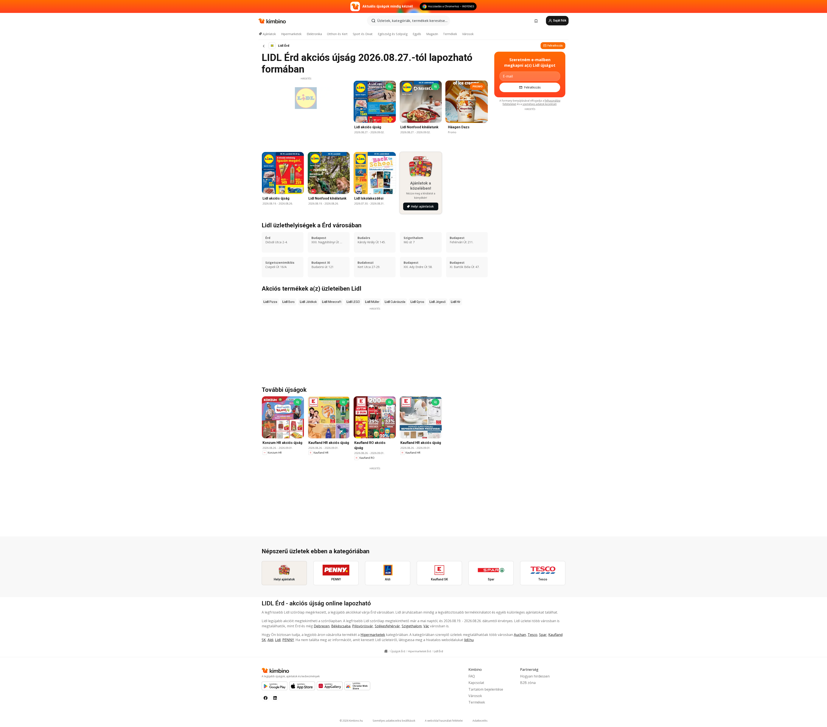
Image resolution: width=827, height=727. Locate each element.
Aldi (270, 639)
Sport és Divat (363, 34)
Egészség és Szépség (392, 34)
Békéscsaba (340, 626)
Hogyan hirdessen (535, 676)
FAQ (471, 676)
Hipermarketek (291, 34)
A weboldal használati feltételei (444, 720)
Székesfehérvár (387, 626)
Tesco (532, 634)
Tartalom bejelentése (485, 689)
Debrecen (322, 626)
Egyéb (417, 34)
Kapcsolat (476, 682)
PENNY (288, 639)
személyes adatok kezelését (539, 104)
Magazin (432, 34)
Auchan (520, 634)
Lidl (278, 639)
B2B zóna (528, 682)
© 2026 (351, 720)
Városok (468, 34)
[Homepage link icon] (386, 651)
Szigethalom (412, 626)
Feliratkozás (555, 45)
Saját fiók (559, 20)
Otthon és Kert (337, 34)
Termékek (450, 34)
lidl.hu (469, 639)
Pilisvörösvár (362, 626)
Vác (426, 626)
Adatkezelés (480, 720)
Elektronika (314, 34)
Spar (543, 634)
